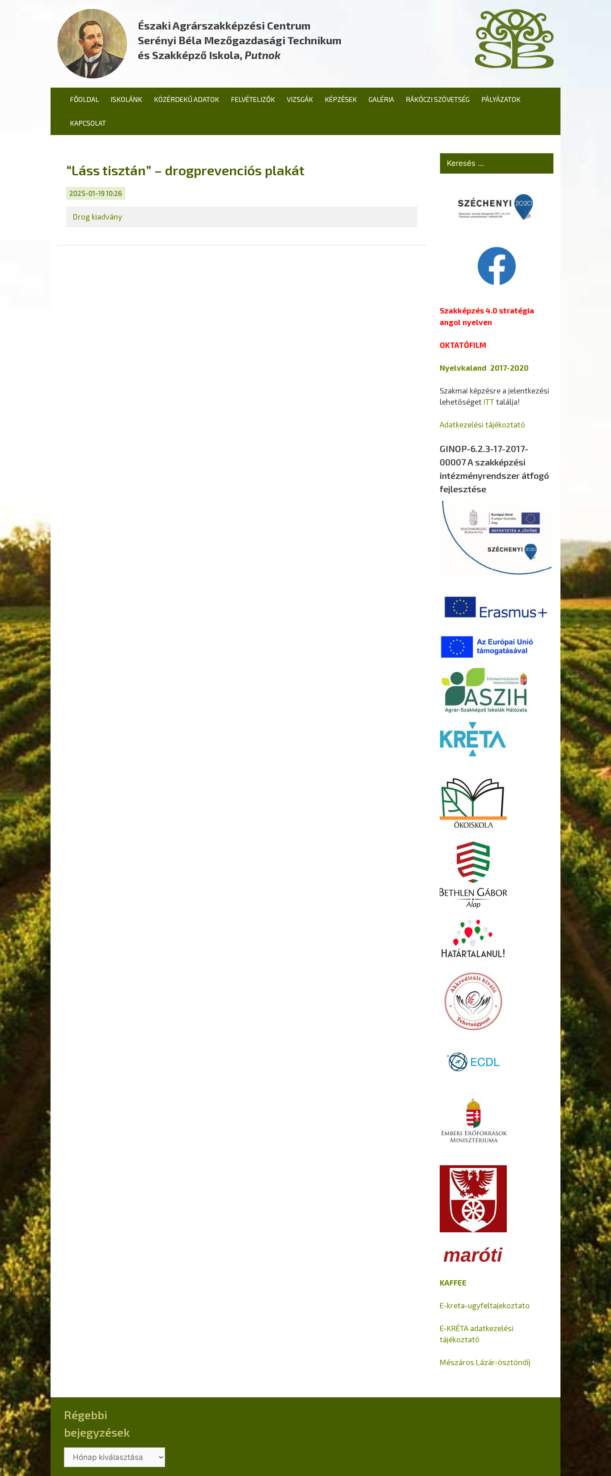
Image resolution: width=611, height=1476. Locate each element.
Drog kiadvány (97, 216)
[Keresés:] (497, 163)
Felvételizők (253, 99)
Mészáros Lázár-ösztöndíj (485, 1362)
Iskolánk (126, 99)
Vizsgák (300, 99)
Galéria (381, 99)
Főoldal (84, 99)
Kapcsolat (88, 123)
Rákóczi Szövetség (438, 99)
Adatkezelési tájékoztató (482, 424)
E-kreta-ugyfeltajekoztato (485, 1305)
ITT (489, 401)
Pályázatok (501, 99)
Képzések (341, 99)
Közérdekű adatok (186, 99)
